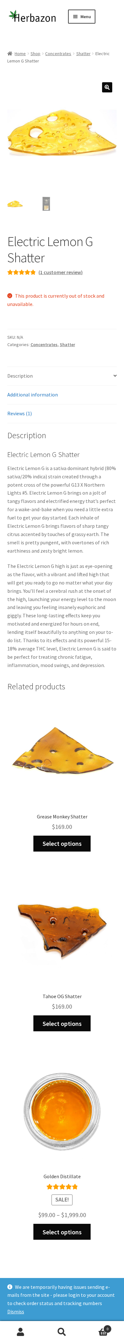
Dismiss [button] (15, 1311)
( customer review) (60, 272)
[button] (107, 87)
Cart (95, 1326)
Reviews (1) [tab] (19, 413)
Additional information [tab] (32, 394)
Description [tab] (20, 376)
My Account (20, 1332)
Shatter (83, 53)
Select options (62, 843)
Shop (35, 53)
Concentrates (58, 53)
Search (62, 1332)
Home (20, 53)
